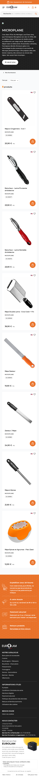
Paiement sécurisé (8, 696)
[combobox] (14, 80)
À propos (5, 687)
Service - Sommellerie (9, 672)
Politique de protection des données (14, 699)
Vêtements (6, 678)
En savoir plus (10, 62)
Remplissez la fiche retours (20, 629)
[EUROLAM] (12, 7)
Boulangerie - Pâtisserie (10, 661)
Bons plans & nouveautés (10, 655)
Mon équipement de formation (21, 2)
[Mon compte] (29, 7)
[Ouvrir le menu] (4, 7)
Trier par (4, 80)
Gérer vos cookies (8, 714)
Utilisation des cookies (9, 704)
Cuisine (4, 658)
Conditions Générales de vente (12, 690)
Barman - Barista (8, 675)
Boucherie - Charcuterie (10, 664)
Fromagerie (6, 669)
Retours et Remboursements (12, 701)
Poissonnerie (6, 667)
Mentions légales (8, 693)
